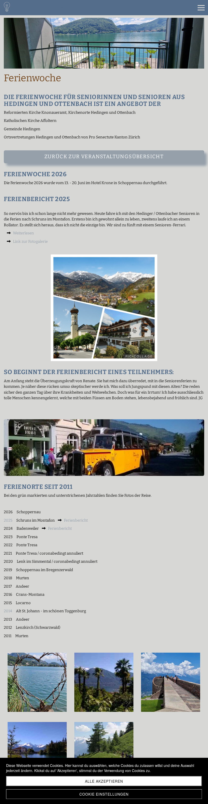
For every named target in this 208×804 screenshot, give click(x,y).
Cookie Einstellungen (104, 794)
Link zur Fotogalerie (30, 241)
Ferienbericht (76, 520)
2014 (8, 611)
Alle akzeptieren (104, 781)
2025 (9, 520)
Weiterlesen (23, 233)
